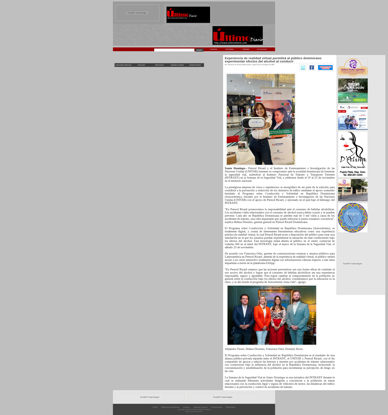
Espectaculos (230, 53)
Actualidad (262, 49)
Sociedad (262, 53)
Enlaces (141, 65)
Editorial (230, 49)
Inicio (155, 407)
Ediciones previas (123, 65)
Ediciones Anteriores (170, 407)
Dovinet (200, 411)
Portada (213, 49)
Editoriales (230, 407)
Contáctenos (216, 407)
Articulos (159, 65)
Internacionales (213, 53)
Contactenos (195, 65)
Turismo (245, 49)
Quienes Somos (177, 65)
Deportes (246, 53)
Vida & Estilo (213, 57)
